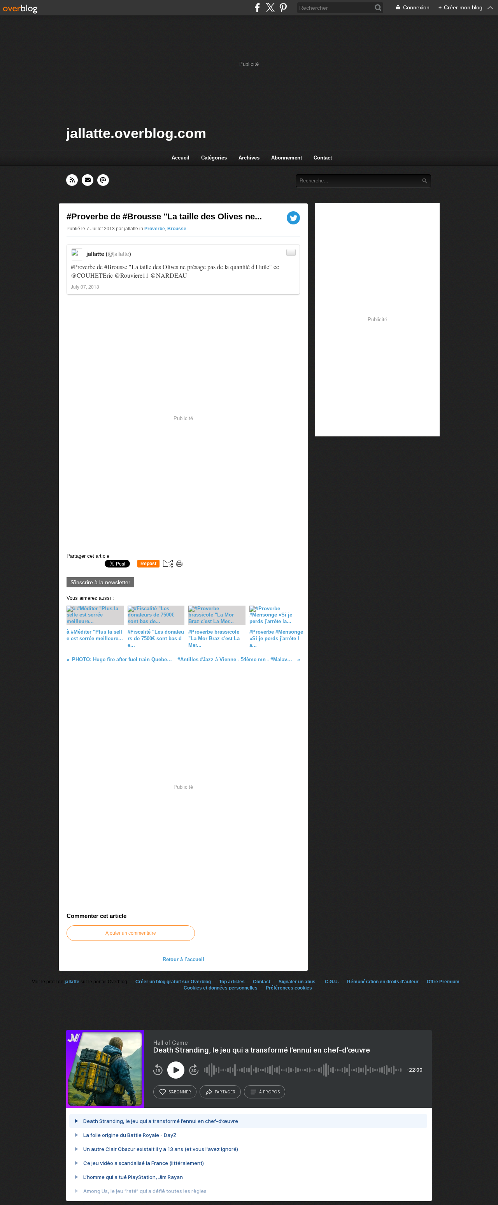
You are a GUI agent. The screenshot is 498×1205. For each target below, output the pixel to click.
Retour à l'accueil (183, 959)
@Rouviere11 (131, 275)
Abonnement (286, 158)
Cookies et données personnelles (221, 988)
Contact (323, 158)
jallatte (72, 981)
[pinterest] (283, 7)
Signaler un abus (298, 981)
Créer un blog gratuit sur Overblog (173, 981)
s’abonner (179, 1091)
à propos (269, 1091)
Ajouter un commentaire (130, 933)
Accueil (180, 158)
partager (225, 1091)
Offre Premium (443, 981)
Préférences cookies (289, 988)
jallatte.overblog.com (136, 133)
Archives (249, 158)
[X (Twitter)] (270, 7)
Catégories (214, 158)
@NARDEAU (168, 275)
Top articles (232, 981)
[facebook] (257, 7)
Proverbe (154, 228)
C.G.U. (332, 981)
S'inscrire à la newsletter (100, 582)
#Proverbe (83, 267)
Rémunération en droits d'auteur (383, 981)
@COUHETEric (92, 275)
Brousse (176, 228)
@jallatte (118, 253)
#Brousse (115, 267)
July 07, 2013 (85, 286)
